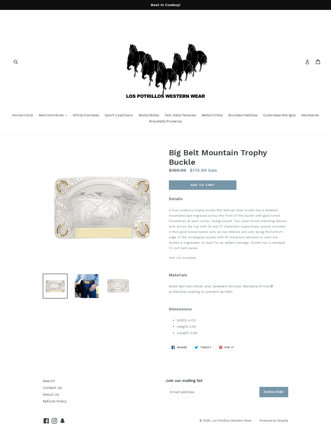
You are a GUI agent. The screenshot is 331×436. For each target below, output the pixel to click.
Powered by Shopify (273, 420)
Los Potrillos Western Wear (232, 420)
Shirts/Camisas (86, 115)
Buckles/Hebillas (243, 115)
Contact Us (52, 388)
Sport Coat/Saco (119, 115)
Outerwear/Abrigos (279, 115)
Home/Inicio (22, 115)
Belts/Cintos (212, 115)
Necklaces (310, 115)
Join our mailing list (184, 380)
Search (49, 381)
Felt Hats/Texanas (180, 115)
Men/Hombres (54, 115)
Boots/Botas (149, 115)
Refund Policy (55, 401)
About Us (51, 394)
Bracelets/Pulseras (165, 121)
